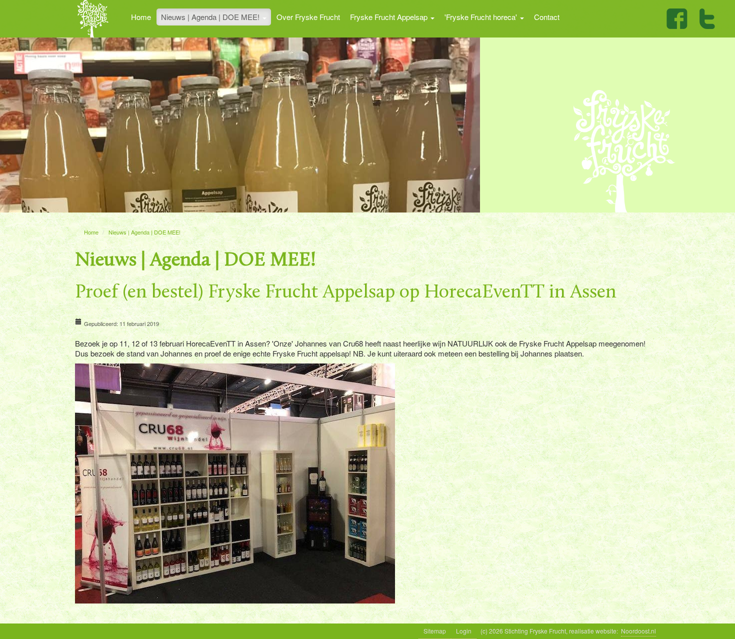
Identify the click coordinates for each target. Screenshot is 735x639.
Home (141, 17)
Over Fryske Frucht (308, 17)
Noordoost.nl (638, 630)
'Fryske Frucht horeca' (481, 17)
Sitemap (435, 630)
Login (464, 630)
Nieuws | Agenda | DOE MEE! (211, 17)
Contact (547, 17)
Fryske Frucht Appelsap (390, 17)
